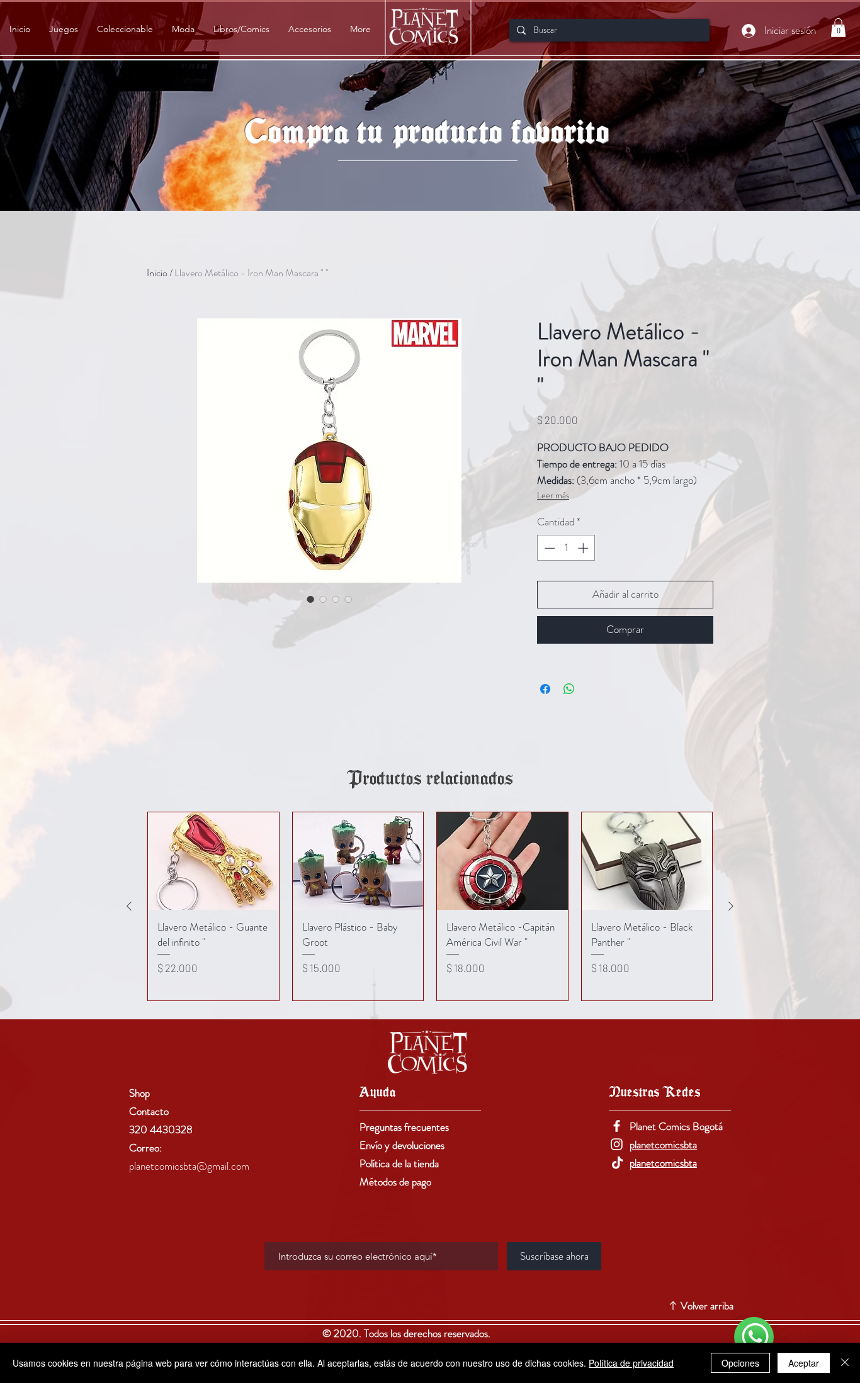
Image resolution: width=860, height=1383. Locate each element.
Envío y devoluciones (401, 1145)
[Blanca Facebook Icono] (617, 1126)
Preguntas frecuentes (404, 1126)
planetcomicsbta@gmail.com (189, 1165)
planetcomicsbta (663, 1144)
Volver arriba (707, 1305)
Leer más (553, 495)
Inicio (157, 273)
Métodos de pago (395, 1181)
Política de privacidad (631, 1363)
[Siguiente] (730, 906)
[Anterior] (129, 906)
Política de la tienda (399, 1163)
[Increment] (584, 548)
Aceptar (803, 1363)
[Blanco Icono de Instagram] (617, 1144)
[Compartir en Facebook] (545, 689)
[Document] (754, 1337)
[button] (838, 27)
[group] (430, 906)
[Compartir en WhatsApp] (569, 689)
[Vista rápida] (213, 861)
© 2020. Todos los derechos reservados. (407, 1333)
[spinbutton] (566, 548)
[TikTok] (617, 1162)
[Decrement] (548, 548)
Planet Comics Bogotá (676, 1126)
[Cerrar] (844, 1363)
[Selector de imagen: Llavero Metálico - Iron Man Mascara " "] (310, 599)
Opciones (740, 1363)
